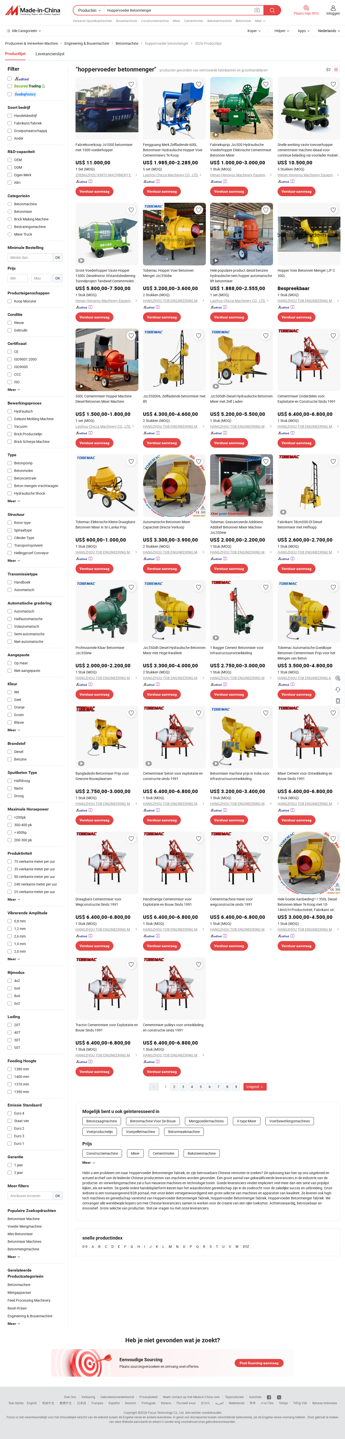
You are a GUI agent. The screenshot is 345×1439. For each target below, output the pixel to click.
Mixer (176, 21)
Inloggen (333, 13)
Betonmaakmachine (184, 1131)
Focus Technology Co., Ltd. (166, 1412)
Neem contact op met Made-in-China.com (191, 1397)
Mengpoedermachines (206, 1121)
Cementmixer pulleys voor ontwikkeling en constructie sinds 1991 (173, 1027)
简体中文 (48, 1403)
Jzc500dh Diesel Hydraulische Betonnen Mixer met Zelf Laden (241, 399)
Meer (86, 1162)
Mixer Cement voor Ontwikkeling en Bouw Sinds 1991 (305, 776)
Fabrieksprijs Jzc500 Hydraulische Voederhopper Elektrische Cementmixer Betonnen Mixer (241, 150)
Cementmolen (193, 21)
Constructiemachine (155, 21)
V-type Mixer (246, 1121)
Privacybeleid (148, 1397)
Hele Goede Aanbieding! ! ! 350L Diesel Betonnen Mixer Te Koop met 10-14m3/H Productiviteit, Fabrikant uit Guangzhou (307, 904)
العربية (219, 1403)
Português (148, 1403)
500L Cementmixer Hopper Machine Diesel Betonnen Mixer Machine (104, 399)
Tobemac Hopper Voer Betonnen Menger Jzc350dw (168, 273)
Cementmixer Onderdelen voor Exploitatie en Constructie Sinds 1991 (307, 399)
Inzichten (255, 1397)
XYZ (246, 1246)
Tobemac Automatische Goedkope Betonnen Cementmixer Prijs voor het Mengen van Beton (306, 653)
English (32, 1403)
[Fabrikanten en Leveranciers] (32, 10)
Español (114, 1403)
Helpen (280, 30)
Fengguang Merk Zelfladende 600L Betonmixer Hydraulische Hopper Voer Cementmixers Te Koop (173, 150)
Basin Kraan (17, 1308)
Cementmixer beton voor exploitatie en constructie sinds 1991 (173, 776)
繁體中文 (66, 1403)
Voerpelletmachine (140, 1131)
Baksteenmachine (219, 21)
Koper (252, 30)
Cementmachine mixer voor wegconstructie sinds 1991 (231, 902)
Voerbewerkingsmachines (289, 1121)
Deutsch (130, 1403)
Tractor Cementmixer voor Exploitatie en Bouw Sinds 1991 (107, 1027)
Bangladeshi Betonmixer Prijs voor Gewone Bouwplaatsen (102, 776)
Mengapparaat (19, 1292)
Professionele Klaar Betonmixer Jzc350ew (100, 650)
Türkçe (283, 1403)
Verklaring (88, 1397)
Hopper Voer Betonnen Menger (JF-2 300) (306, 273)
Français (97, 1403)
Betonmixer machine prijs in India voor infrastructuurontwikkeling (239, 776)
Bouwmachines (126, 21)
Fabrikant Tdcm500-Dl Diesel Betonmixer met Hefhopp (300, 524)
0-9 (84, 1246)
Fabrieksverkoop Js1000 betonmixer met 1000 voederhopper (104, 147)
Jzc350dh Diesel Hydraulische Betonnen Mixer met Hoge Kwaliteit (174, 650)
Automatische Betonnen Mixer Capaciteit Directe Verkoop (166, 524)
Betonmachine (19, 1284)
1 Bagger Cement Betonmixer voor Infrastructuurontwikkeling (237, 650)
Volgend (253, 1086)
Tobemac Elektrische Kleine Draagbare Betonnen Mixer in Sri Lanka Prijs (105, 524)
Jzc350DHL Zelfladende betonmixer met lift (174, 399)
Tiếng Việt (300, 1403)
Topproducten (234, 1397)
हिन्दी (252, 1403)
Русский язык (186, 1403)
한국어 (205, 1403)
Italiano (166, 1403)
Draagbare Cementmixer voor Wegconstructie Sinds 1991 (98, 902)
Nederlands (236, 1403)
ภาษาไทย (267, 1403)
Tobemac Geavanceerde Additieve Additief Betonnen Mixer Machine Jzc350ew (236, 527)
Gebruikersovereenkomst (117, 1397)
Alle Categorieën (24, 30)
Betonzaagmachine (101, 1121)
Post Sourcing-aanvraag (259, 1363)
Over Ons (70, 1397)
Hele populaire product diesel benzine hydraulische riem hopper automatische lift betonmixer (241, 275)
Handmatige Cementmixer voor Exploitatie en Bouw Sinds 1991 (167, 902)
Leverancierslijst (50, 54)
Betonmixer (243, 21)
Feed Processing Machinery (29, 1300)
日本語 (81, 1403)
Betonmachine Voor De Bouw (153, 1121)
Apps (302, 30)
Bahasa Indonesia (324, 1403)
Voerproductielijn (99, 1131)
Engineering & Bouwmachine (30, 1316)
